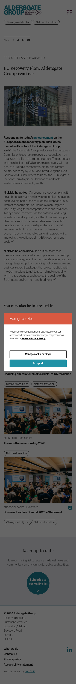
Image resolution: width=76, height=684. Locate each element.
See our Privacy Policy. (34, 338)
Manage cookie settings (38, 354)
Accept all (38, 363)
